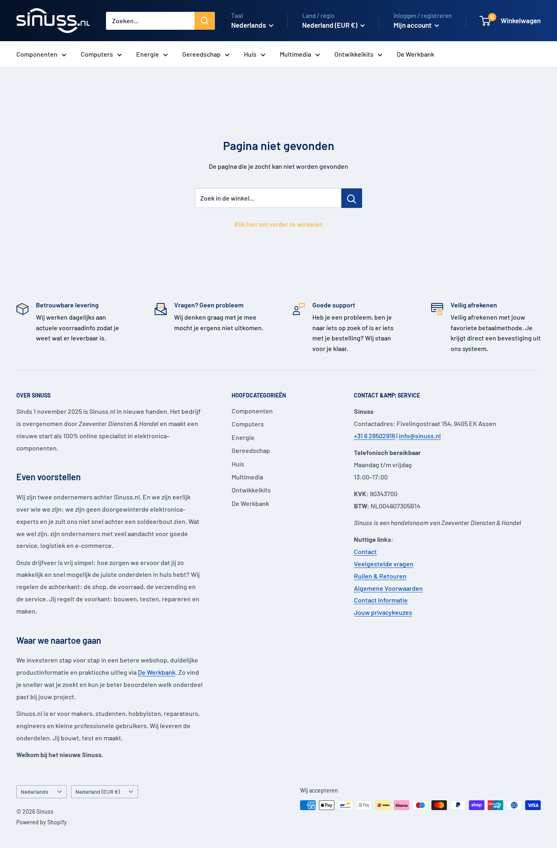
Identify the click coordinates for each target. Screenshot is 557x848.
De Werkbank (415, 54)
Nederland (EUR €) (97, 791)
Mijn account (413, 25)
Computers (97, 54)
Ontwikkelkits (354, 54)
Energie (147, 54)
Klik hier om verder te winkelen (278, 224)
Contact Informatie (381, 600)
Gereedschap (201, 54)
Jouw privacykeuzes (383, 612)
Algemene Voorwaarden (388, 588)
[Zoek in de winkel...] (351, 198)
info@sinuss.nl (420, 435)
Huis (250, 54)
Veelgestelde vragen (383, 564)
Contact (365, 551)
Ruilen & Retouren (380, 576)
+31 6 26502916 (374, 435)
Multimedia (295, 54)
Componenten (36, 54)
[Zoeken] (205, 21)
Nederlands (35, 791)
